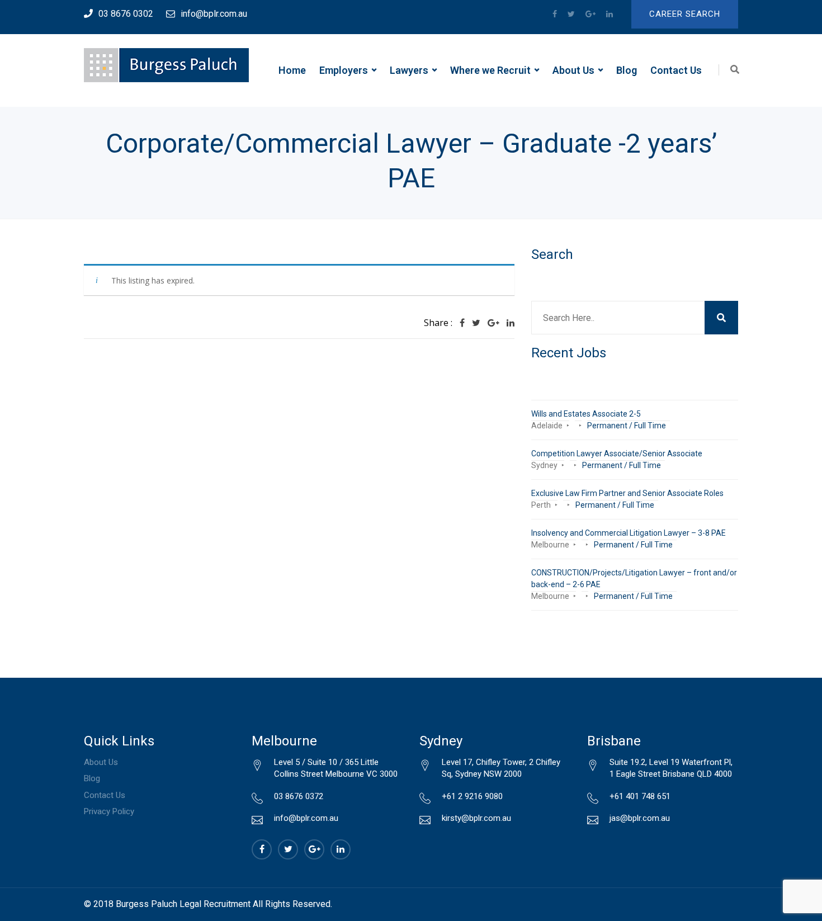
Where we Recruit (490, 70)
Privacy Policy (109, 811)
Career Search (684, 14)
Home (292, 70)
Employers (343, 70)
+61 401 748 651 (640, 796)
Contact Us (676, 70)
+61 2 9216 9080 (472, 796)
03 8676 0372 (298, 796)
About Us (573, 70)
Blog (626, 70)
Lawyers (409, 70)
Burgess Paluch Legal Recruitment (183, 904)
